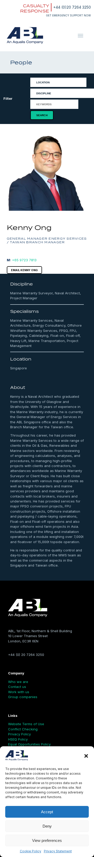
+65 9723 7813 (24, 260)
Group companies (22, 697)
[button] (86, 756)
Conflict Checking (23, 729)
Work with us (18, 692)
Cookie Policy (30, 851)
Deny (47, 826)
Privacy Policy (19, 734)
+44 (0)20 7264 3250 (72, 7)
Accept (47, 812)
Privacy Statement (58, 851)
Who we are (18, 682)
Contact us (17, 687)
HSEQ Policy (18, 739)
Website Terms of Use (26, 724)
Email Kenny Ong (24, 270)
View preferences (47, 840)
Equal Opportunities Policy (29, 744)
